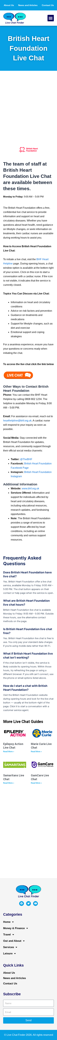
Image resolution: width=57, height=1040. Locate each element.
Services (8, 947)
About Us (9, 5)
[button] (51, 18)
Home (6, 921)
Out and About (12, 940)
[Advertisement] (28, 107)
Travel (7, 934)
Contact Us (48, 5)
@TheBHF (26, 459)
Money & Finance (14, 928)
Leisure (8, 953)
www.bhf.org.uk (30, 488)
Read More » (8, 751)
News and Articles (28, 5)
